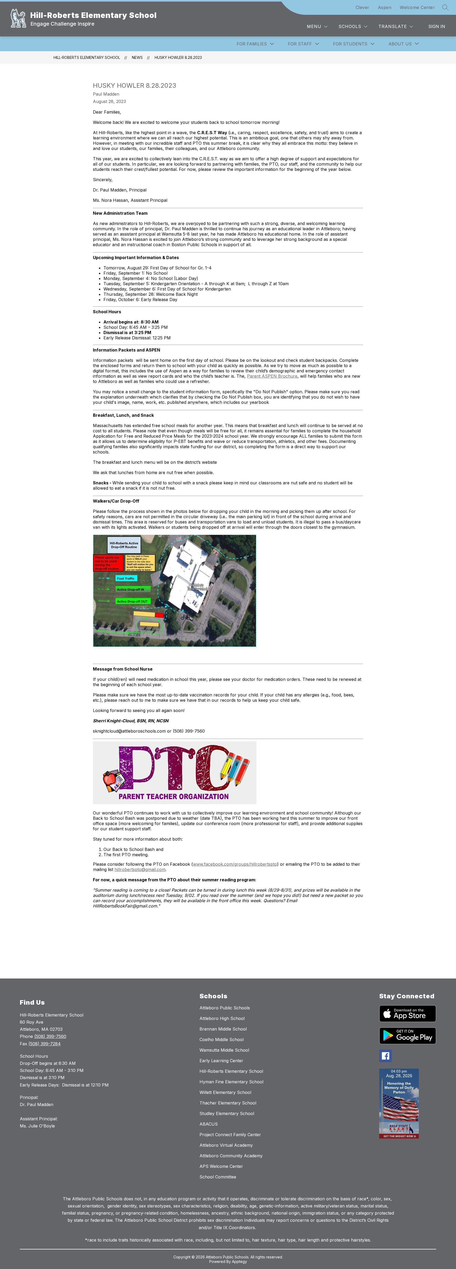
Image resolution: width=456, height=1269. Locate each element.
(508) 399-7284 (44, 1043)
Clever (362, 7)
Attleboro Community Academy (231, 1155)
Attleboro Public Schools (225, 1007)
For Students (350, 43)
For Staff (300, 43)
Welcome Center (417, 7)
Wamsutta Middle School (224, 1050)
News (137, 57)
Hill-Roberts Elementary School (87, 57)
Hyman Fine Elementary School (231, 1081)
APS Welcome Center (221, 1166)
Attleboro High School (222, 1018)
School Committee (218, 1176)
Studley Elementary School (227, 1113)
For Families (252, 43)
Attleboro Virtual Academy (226, 1145)
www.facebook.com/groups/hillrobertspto (235, 864)
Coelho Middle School (222, 1039)
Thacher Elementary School (228, 1103)
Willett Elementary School (225, 1092)
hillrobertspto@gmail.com (140, 869)
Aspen (385, 7)
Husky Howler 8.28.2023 (178, 57)
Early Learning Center (221, 1060)
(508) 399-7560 (50, 1036)
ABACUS (209, 1124)
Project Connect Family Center (230, 1134)
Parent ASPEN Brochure (272, 376)
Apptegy (239, 1261)
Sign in (436, 26)
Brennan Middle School (223, 1029)
